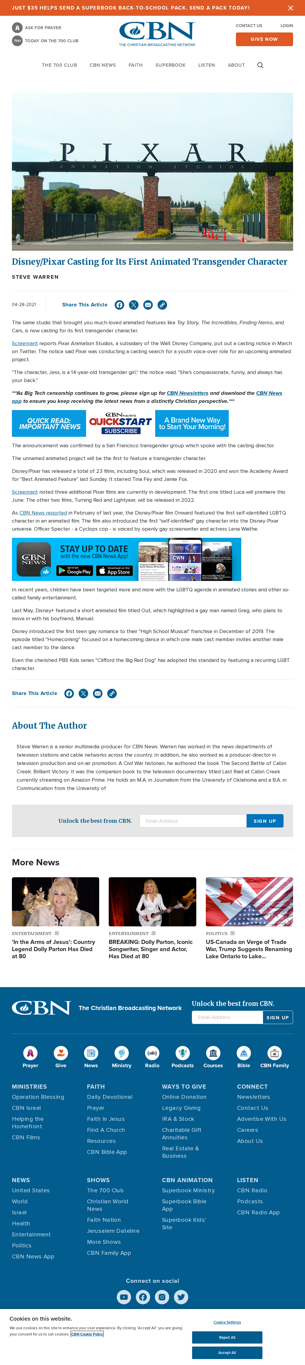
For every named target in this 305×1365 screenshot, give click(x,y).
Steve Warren (35, 277)
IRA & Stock (178, 1119)
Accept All (227, 1352)
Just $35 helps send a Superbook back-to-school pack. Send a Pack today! (131, 7)
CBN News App (33, 1256)
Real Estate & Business (180, 1152)
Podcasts (250, 1201)
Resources (101, 1141)
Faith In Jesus (106, 1119)
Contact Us (249, 26)
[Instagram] (162, 1297)
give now (264, 39)
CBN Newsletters (187, 393)
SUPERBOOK (170, 65)
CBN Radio (252, 1190)
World (20, 1201)
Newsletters (253, 1097)
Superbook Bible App (184, 1205)
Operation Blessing (38, 1097)
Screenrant (25, 343)
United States (31, 1190)
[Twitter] (134, 305)
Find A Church (106, 1130)
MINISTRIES (29, 1086)
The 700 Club (59, 65)
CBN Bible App (107, 1152)
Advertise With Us (262, 1119)
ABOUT (236, 65)
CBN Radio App (258, 1212)
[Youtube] (124, 1297)
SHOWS (98, 1180)
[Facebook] (119, 305)
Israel (19, 1212)
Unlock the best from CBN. (95, 820)
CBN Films (26, 1137)
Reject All (227, 1337)
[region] (152, 1337)
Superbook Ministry (188, 1190)
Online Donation (184, 1097)
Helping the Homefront (28, 1122)
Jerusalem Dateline (113, 1231)
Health (21, 1223)
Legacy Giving (181, 1108)
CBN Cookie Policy (87, 1334)
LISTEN (206, 65)
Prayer (96, 1108)
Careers (247, 1130)
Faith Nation (104, 1220)
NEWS (21, 1180)
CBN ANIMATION (187, 1180)
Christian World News (108, 1205)
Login (287, 26)
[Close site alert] (291, 8)
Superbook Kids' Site (184, 1223)
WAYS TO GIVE (184, 1086)
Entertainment (31, 1234)
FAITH (136, 65)
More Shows (104, 1242)
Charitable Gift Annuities (182, 1133)
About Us (250, 1141)
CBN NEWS (103, 65)
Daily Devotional (110, 1097)
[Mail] (148, 305)
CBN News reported (43, 512)
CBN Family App (109, 1253)
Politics (22, 1245)
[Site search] (260, 68)
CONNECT (252, 1086)
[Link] (162, 305)
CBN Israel (26, 1108)
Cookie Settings (227, 1322)
